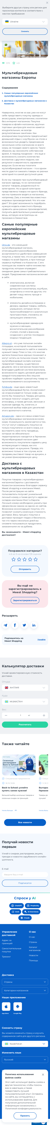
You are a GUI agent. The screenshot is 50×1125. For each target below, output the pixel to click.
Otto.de (6, 245)
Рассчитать (25, 724)
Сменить (25, 31)
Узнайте (42, 639)
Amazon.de (8, 416)
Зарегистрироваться (25, 600)
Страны (33, 942)
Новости (33, 955)
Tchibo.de (7, 387)
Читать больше (7, 810)
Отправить (25, 569)
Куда (4, 695)
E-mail (5, 869)
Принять (25, 1116)
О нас (32, 937)
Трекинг (6, 956)
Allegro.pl (7, 343)
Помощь (33, 960)
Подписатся (25, 883)
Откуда (6, 681)
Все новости (25, 822)
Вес (4, 709)
